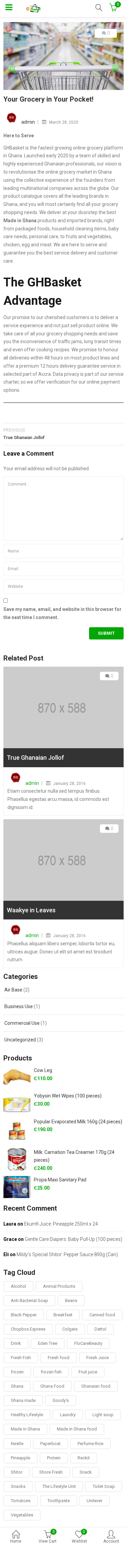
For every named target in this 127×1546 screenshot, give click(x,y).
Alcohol (18, 1286)
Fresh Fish (21, 1357)
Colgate (70, 1329)
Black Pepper (24, 1314)
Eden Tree (47, 1343)
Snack (86, 1472)
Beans (71, 1300)
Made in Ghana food (77, 1428)
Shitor (16, 1472)
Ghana (17, 1386)
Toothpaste (58, 1500)
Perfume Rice (90, 1443)
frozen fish (51, 1371)
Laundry (68, 1414)
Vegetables (22, 1514)
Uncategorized (20, 1039)
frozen (17, 1371)
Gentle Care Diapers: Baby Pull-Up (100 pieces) (73, 1239)
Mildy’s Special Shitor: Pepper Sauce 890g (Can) (67, 1254)
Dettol (100, 1329)
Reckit (84, 1457)
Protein (54, 1457)
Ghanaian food (95, 1386)
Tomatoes (20, 1500)
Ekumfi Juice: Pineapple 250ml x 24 (61, 1224)
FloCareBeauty (88, 1343)
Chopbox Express (28, 1329)
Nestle (17, 1443)
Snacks (18, 1486)
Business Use (18, 1006)
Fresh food (58, 1357)
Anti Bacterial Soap (29, 1300)
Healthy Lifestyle (27, 1414)
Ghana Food (52, 1386)
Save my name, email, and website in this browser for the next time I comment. (62, 613)
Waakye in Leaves (31, 910)
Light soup (102, 1414)
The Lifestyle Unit (59, 1486)
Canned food (102, 1314)
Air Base (13, 989)
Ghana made (23, 1400)
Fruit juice (88, 1371)
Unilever (94, 1500)
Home (15, 1541)
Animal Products (59, 1286)
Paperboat (50, 1443)
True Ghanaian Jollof (35, 757)
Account (111, 1541)
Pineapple (20, 1457)
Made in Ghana (25, 1428)
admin (28, 122)
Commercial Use (22, 1023)
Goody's (60, 1400)
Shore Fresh (51, 1472)
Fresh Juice (97, 1357)
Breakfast (63, 1314)
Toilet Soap (104, 1486)
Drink (16, 1343)
